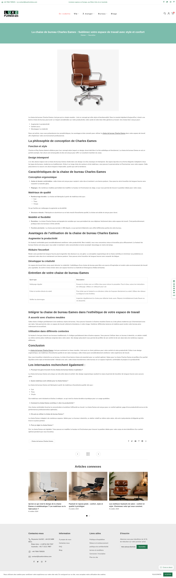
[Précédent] (30, 495)
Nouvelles (91, 35)
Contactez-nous (64, 543)
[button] (174, 288)
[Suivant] (146, 495)
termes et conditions (97, 550)
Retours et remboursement (99, 543)
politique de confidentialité (99, 547)
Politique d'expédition (97, 539)
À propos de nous (65, 539)
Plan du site (94, 557)
